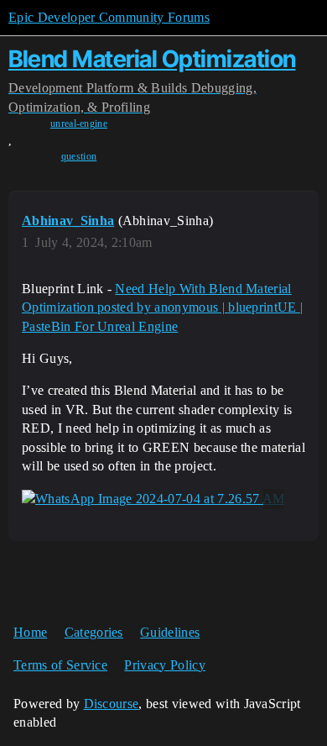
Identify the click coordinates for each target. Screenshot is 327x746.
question (79, 156)
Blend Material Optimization (152, 59)
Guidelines (170, 632)
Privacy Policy (164, 665)
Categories (94, 632)
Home (30, 632)
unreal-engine (78, 123)
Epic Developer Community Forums (109, 17)
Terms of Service (60, 665)
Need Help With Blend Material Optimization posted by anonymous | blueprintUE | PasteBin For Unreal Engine (162, 307)
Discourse (111, 703)
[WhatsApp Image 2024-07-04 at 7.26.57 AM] (153, 499)
